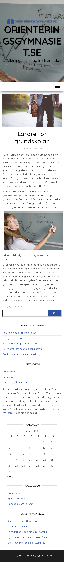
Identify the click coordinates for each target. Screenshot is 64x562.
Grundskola (19, 306)
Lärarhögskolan (35, 255)
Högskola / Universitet (15, 382)
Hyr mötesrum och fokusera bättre (22, 348)
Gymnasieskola (11, 377)
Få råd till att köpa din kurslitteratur (22, 343)
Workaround (9, 412)
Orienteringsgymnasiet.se (31, 40)
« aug (10, 476)
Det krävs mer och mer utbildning (21, 354)
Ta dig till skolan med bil (16, 338)
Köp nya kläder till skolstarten (19, 332)
